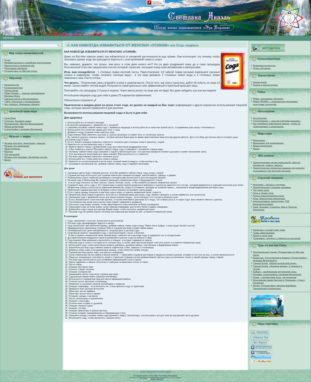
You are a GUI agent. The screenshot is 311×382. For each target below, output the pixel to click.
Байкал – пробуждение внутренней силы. (275, 271)
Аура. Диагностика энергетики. (269, 198)
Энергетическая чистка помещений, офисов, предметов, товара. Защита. (277, 163)
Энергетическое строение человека (272, 187)
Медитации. (259, 140)
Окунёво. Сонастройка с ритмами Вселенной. (277, 274)
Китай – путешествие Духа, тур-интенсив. (275, 277)
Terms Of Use (157, 372)
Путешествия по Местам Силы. (21, 71)
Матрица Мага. (12, 96)
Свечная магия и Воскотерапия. (21, 99)
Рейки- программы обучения (268, 98)
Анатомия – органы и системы (269, 184)
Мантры (8, 151)
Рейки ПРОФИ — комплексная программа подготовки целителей (275, 102)
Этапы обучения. (262, 68)
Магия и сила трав (262, 235)
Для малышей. (12, 154)
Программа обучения (15, 68)
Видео (7, 160)
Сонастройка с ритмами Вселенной (23, 129)
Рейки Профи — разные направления (24, 93)
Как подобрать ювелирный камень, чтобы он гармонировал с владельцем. (276, 125)
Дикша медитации (14, 126)
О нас (7, 60)
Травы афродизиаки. (264, 233)
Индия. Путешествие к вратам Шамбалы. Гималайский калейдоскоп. (275, 287)
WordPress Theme (158, 377)
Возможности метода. (264, 65)
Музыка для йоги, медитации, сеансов (24, 143)
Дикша (256, 148)
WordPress (143, 377)
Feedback (167, 372)
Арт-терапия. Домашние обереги (22, 104)
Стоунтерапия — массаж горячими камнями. (277, 121)
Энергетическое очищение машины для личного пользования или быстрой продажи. (279, 169)
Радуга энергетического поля (268, 195)
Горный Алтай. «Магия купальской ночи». (275, 263)
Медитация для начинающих (268, 143)
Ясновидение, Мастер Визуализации (23, 123)
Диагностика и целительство (19, 65)
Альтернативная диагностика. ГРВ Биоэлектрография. (271, 202)
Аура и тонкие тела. (263, 193)
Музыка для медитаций (16, 146)
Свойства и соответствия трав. (269, 230)
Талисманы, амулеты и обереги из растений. (277, 238)
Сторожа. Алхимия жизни (17, 121)
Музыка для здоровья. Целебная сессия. (26, 157)
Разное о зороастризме (265, 85)
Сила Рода (10, 118)
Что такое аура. (261, 190)
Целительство (11, 84)
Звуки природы (12, 148)
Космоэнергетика (13, 87)
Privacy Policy (145, 372)
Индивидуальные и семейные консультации (27, 62)
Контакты (8, 38)
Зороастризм (11, 90)
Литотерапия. (260, 118)
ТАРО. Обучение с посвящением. (22, 101)
